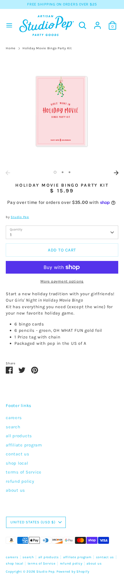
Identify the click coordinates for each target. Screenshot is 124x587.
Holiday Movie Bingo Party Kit (47, 48)
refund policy (20, 481)
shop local (17, 463)
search (13, 426)
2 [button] (62, 172)
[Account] (97, 22)
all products (19, 435)
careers (14, 417)
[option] (62, 111)
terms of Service (24, 472)
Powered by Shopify (73, 571)
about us (15, 490)
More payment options (62, 281)
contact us (17, 454)
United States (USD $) (33, 522)
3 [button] (69, 172)
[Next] (116, 172)
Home (11, 48)
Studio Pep (20, 217)
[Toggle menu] (8, 25)
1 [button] (55, 172)
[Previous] (7, 172)
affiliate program (24, 445)
